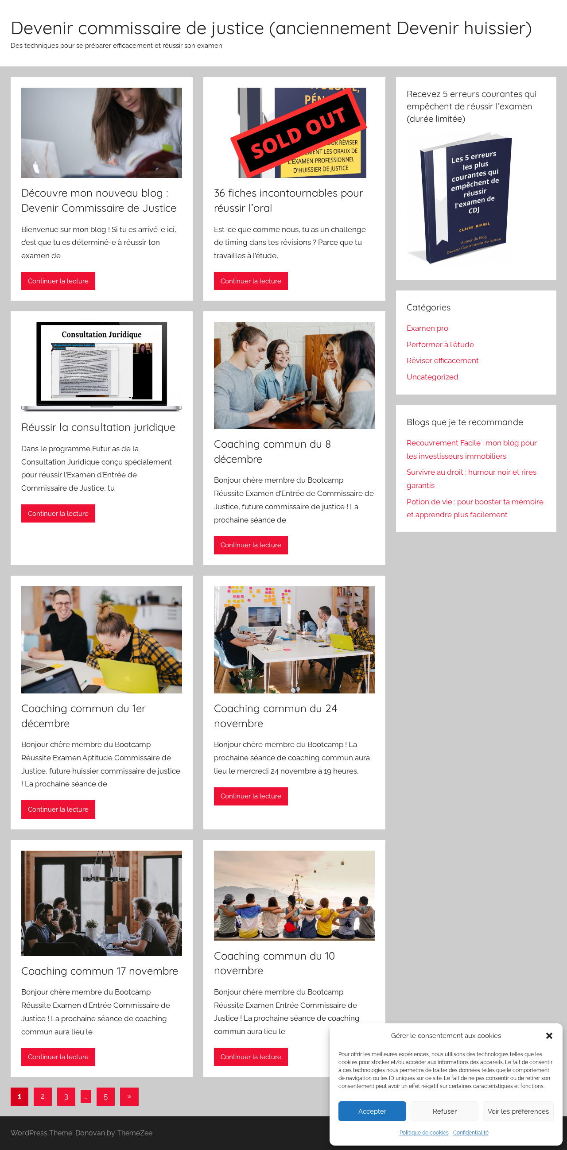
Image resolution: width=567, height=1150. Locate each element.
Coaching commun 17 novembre (99, 970)
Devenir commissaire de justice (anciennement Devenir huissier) (271, 27)
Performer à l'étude (440, 344)
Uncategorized (432, 376)
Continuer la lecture (58, 281)
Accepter (372, 1111)
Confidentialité (471, 1133)
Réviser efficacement (443, 360)
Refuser (445, 1111)
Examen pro (427, 328)
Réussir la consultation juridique (98, 427)
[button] (549, 1035)
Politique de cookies (424, 1133)
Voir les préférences (518, 1111)
